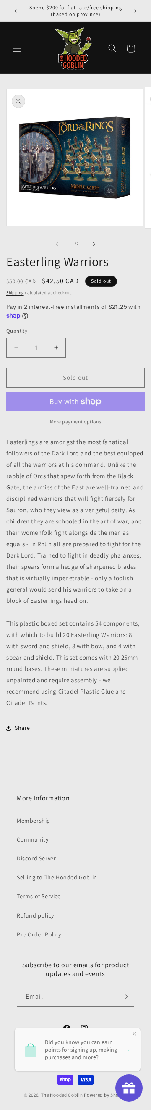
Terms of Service (39, 896)
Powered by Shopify (105, 1095)
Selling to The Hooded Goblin (57, 877)
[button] (17, 48)
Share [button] (22, 727)
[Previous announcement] (15, 11)
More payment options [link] (76, 421)
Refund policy (35, 915)
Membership (33, 820)
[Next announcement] (135, 11)
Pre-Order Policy (39, 934)
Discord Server (36, 858)
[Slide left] (57, 244)
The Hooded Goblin (62, 1095)
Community (32, 839)
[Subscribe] (124, 997)
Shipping (15, 292)
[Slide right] (94, 244)
